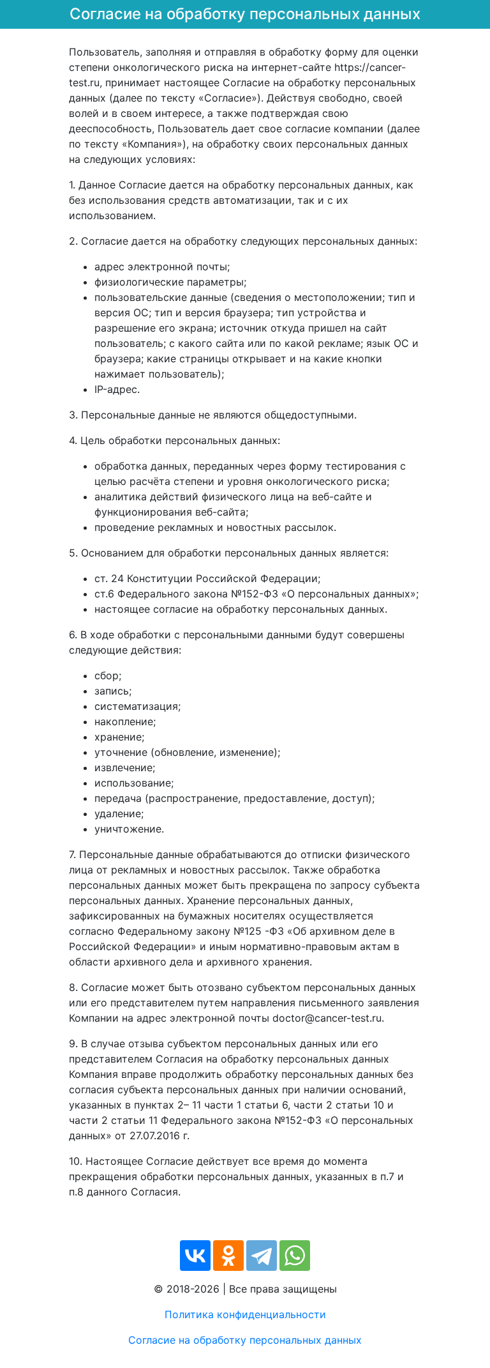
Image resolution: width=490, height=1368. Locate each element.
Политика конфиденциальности (245, 1314)
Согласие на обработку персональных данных (245, 1339)
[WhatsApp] (294, 1255)
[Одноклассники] (228, 1255)
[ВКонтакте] (195, 1255)
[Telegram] (261, 1255)
